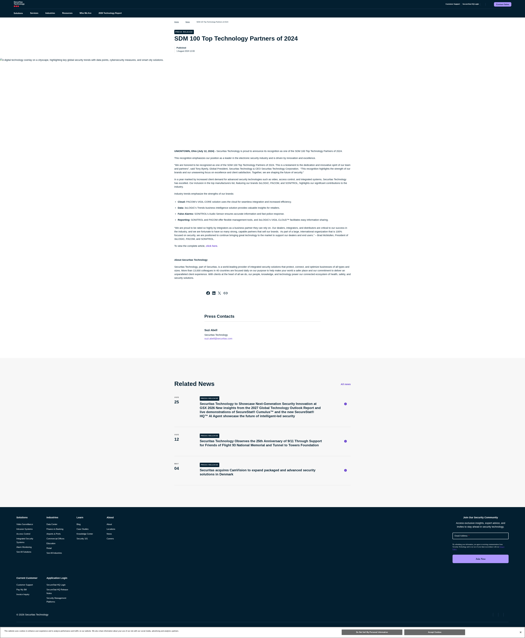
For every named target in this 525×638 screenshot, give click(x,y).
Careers (110, 538)
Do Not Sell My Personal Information (372, 632)
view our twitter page (496, 614)
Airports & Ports (53, 534)
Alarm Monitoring (24, 547)
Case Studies (83, 529)
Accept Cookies (434, 632)
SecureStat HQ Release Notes (57, 591)
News (188, 22)
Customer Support (453, 4)
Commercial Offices (55, 538)
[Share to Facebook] (208, 293)
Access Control (23, 534)
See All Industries (54, 553)
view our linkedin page (501, 614)
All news (345, 384)
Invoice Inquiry (22, 594)
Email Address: (462, 536)
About (109, 524)
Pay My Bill (21, 589)
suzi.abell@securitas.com (218, 338)
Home (176, 22)
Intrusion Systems (24, 529)
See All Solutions (23, 552)
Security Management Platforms (56, 600)
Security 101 (82, 538)
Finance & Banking (54, 529)
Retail (49, 548)
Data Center (51, 524)
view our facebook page (491, 614)
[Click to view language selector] (483, 4)
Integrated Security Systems (24, 540)
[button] (20, 13)
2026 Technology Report (110, 13)
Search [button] (488, 4)
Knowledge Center (85, 534)
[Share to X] (219, 293)
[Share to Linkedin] (214, 293)
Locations (111, 529)
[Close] (521, 632)
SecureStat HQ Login (471, 4)
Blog (79, 524)
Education (50, 543)
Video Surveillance (24, 524)
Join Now (481, 559)
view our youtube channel (506, 614)
